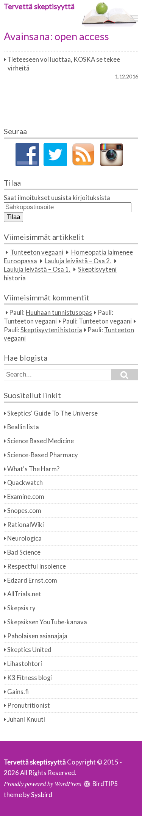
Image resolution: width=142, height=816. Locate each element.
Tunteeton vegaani (36, 252)
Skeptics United (29, 649)
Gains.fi (18, 692)
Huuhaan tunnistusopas (59, 312)
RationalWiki (25, 524)
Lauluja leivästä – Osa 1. (37, 269)
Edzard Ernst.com (32, 580)
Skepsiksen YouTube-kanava (47, 622)
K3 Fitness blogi (29, 678)
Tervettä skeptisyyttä (39, 6)
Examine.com (25, 496)
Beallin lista (23, 427)
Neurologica (24, 538)
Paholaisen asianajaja (37, 636)
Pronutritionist (28, 705)
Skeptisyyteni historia (51, 330)
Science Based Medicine (40, 441)
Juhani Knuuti (26, 719)
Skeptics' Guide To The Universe (52, 413)
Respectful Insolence (36, 566)
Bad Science (24, 552)
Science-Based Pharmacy (42, 455)
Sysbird (41, 795)
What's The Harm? (33, 469)
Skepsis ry (21, 608)
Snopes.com (24, 510)
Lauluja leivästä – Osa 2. (78, 261)
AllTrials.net (24, 594)
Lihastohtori (24, 663)
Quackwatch (25, 482)
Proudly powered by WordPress (42, 783)
